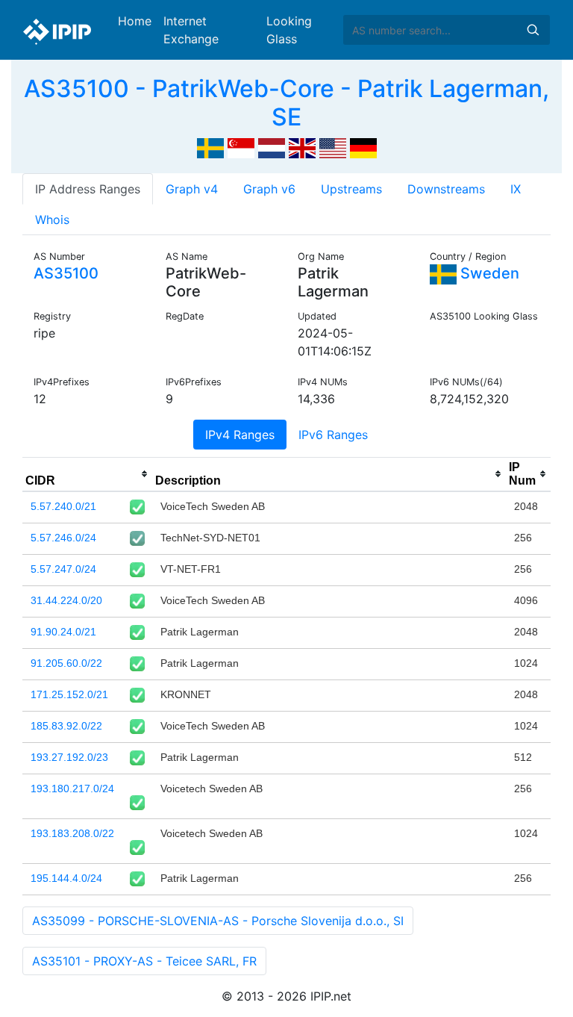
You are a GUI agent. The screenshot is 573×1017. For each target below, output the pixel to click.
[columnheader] (87, 474)
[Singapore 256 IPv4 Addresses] (241, 147)
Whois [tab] (52, 219)
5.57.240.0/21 (63, 506)
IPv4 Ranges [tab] (240, 434)
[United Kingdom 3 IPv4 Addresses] (302, 147)
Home (134, 20)
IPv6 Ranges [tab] (333, 434)
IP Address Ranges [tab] (87, 188)
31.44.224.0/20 (66, 600)
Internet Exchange (191, 29)
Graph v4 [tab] (192, 188)
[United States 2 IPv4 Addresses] (332, 147)
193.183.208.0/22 (72, 833)
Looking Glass (289, 29)
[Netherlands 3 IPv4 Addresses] (271, 147)
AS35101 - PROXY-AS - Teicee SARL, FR (144, 961)
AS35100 (66, 273)
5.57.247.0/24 (63, 569)
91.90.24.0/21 (63, 632)
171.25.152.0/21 (69, 694)
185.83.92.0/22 (66, 726)
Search (533, 30)
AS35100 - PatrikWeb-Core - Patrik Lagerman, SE (286, 102)
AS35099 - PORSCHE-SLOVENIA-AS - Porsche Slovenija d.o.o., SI (218, 920)
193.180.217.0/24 (72, 788)
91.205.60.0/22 (66, 663)
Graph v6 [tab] (269, 188)
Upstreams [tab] (351, 188)
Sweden (488, 273)
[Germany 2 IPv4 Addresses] (363, 147)
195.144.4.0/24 (66, 878)
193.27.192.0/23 (69, 757)
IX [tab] (515, 188)
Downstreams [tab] (446, 188)
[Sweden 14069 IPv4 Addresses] (210, 147)
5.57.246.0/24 (63, 538)
